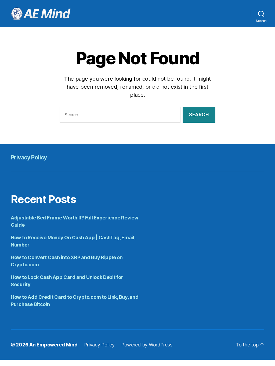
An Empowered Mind (53, 345)
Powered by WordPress (146, 345)
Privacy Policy (29, 157)
